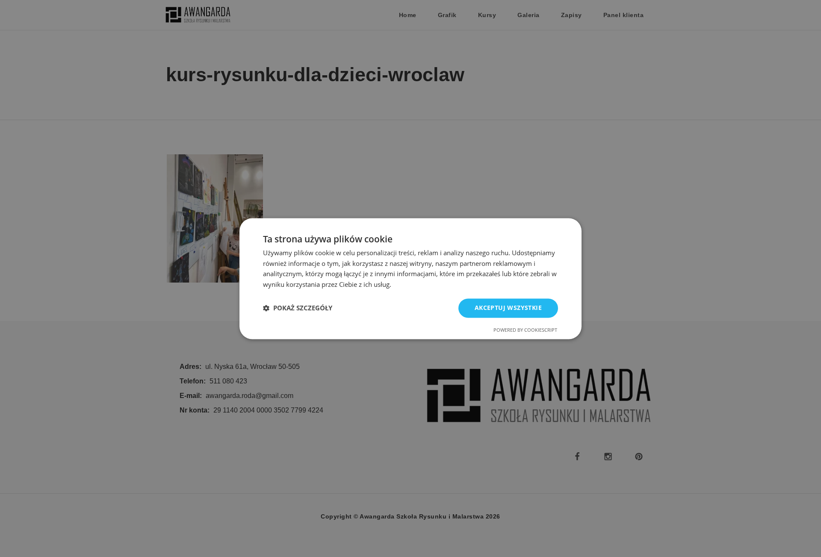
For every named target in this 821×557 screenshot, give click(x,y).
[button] (297, 308)
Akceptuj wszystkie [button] (508, 308)
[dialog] (410, 278)
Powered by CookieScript (525, 330)
